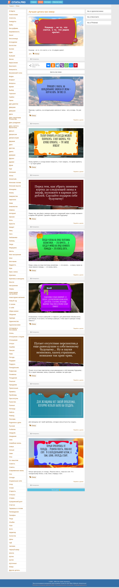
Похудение (13, 378)
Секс (11, 440)
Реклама (12, 419)
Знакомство (13, 206)
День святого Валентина (14, 127)
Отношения (13, 340)
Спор (11, 484)
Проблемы (13, 395)
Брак (11, 52)
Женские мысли (15, 186)
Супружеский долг (15, 501)
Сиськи (11, 450)
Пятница (12, 409)
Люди (11, 244)
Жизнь (11, 193)
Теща (11, 518)
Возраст (12, 80)
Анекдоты (12, 21)
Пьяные (12, 405)
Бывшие (12, 56)
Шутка (11, 556)
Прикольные (13, 388)
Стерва (11, 498)
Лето (10, 234)
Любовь (12, 241)
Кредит (11, 227)
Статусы (12, 494)
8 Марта (12, 11)
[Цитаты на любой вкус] (18, 2)
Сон (10, 474)
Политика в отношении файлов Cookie (43, 585)
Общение (12, 314)
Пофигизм (12, 371)
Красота (12, 224)
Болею (11, 49)
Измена (12, 210)
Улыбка (11, 522)
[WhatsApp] (66, 65)
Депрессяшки (14, 138)
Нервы (11, 289)
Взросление (13, 62)
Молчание (12, 261)
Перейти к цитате (78, 120)
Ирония (12, 217)
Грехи (11, 100)
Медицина (13, 248)
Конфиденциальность (80, 585)
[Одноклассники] (53, 65)
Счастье (12, 505)
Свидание (12, 436)
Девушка (12, 107)
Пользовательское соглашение (64, 585)
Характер (12, 532)
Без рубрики (13, 28)
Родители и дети (15, 422)
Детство (12, 148)
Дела (11, 114)
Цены (11, 539)
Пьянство (12, 402)
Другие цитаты (14, 570)
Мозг (11, 258)
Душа (11, 165)
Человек (12, 546)
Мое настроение (15, 254)
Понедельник (14, 367)
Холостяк (12, 536)
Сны (10, 457)
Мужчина (12, 275)
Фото (11, 529)
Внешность (13, 69)
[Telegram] (57, 65)
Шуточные (13, 563)
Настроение (13, 285)
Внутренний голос (15, 73)
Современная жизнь (16, 470)
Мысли (11, 282)
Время (11, 86)
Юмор (11, 567)
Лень (11, 230)
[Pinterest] (75, 65)
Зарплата (12, 199)
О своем (12, 304)
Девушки (12, 111)
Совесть (12, 464)
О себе (11, 307)
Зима (11, 203)
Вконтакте (12, 66)
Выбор (11, 90)
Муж (10, 268)
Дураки (11, 162)
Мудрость (12, 265)
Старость (12, 491)
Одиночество (14, 321)
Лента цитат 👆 (56, 490)
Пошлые (12, 381)
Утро (10, 525)
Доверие (12, 155)
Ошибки (12, 347)
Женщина (12, 189)
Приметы (12, 391)
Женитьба (12, 179)
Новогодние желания (17, 297)
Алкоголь (12, 18)
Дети (10, 144)
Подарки (12, 360)
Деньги (11, 131)
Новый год (13, 301)
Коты (11, 220)
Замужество (13, 196)
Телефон (12, 515)
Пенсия (11, 350)
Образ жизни (13, 311)
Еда (10, 169)
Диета (11, 151)
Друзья (11, 158)
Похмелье (12, 374)
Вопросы (12, 83)
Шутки (11, 560)
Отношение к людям (16, 336)
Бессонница (13, 38)
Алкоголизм (13, 14)
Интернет (12, 213)
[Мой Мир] (71, 65)
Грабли (11, 97)
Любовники (13, 237)
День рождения (14, 122)
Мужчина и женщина (16, 278)
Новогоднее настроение (13, 293)
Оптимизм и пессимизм (13, 329)
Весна (11, 59)
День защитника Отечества (15, 118)
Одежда (12, 318)
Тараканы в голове (16, 508)
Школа (11, 553)
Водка (11, 76)
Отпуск (11, 343)
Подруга (12, 364)
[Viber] (62, 65)
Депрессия (13, 134)
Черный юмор (14, 549)
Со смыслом (13, 460)
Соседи (12, 477)
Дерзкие (12, 141)
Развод (11, 415)
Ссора (11, 488)
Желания (12, 172)
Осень (11, 333)
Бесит (11, 35)
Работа (11, 412)
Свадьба (12, 433)
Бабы (11, 25)
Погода (11, 357)
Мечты (11, 251)
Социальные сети (15, 481)
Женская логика (15, 182)
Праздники (13, 385)
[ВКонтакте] (48, 65)
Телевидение (14, 512)
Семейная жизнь (15, 443)
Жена (11, 175)
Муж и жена (13, 272)
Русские (12, 426)
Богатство (12, 45)
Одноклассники (14, 325)
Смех (11, 453)
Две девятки (13, 104)
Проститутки (13, 398)
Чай (10, 543)
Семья (11, 446)
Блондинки (13, 42)
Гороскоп (12, 93)
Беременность (14, 32)
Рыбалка (12, 429)
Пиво (11, 354)
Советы (12, 467)
